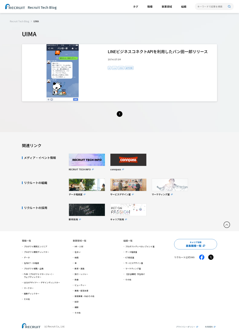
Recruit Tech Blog (19, 21)
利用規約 (209, 326)
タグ (135, 6)
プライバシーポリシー (185, 326)
